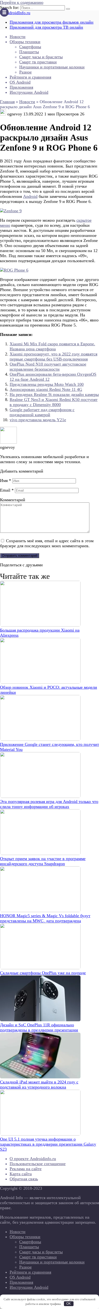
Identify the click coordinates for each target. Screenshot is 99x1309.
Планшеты (29, 51)
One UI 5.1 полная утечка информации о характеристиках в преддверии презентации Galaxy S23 (48, 1144)
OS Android (20, 82)
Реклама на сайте (26, 1168)
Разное (25, 72)
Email (7, 490)
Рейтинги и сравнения (30, 77)
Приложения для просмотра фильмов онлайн (51, 22)
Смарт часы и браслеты (41, 56)
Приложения (21, 87)
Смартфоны (30, 46)
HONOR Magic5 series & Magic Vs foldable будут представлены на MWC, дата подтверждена (45, 918)
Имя (5, 480)
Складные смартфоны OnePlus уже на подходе (43, 972)
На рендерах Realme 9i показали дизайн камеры (54, 394)
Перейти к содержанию (21, 2)
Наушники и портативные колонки (52, 67)
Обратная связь (24, 1178)
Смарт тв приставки (38, 62)
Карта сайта (21, 1173)
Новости (17, 36)
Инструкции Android (29, 92)
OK (68, 1303)
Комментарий (12, 499)
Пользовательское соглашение (38, 1163)
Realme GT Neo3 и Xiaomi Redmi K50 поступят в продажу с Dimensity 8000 (54, 402)
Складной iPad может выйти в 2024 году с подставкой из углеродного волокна (39, 1084)
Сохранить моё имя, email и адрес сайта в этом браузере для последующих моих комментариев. (46, 543)
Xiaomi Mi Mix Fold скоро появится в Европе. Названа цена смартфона (52, 346)
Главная (7, 101)
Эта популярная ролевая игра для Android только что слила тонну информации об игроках (49, 804)
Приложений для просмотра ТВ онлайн (46, 27)
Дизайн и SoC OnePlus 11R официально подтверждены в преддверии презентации (39, 1027)
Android (30, 196)
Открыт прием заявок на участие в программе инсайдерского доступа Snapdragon (43, 861)
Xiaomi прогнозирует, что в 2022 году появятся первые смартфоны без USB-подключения (53, 356)
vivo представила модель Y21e (38, 419)
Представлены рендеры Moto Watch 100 (47, 384)
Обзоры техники (25, 41)
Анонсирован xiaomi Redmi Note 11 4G (46, 389)
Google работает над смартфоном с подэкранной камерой (42, 412)
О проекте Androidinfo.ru (33, 1158)
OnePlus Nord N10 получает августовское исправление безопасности (48, 367)
